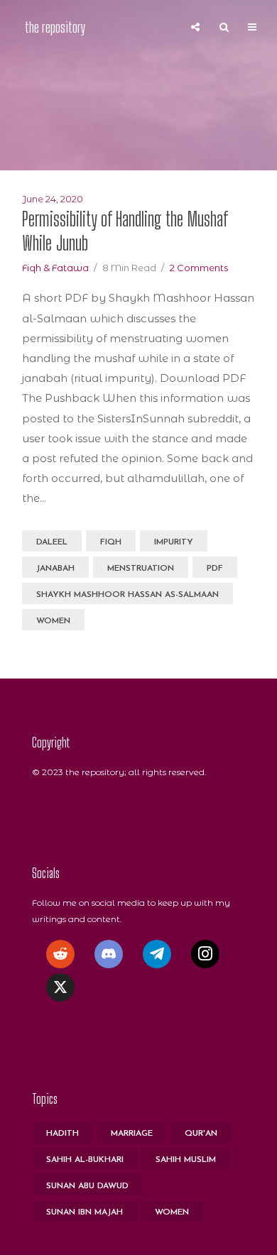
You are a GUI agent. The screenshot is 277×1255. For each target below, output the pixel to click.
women (53, 621)
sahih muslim (186, 1160)
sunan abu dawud (87, 1186)
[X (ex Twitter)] (60, 987)
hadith (62, 1133)
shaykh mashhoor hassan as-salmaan (127, 595)
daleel (51, 542)
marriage (132, 1133)
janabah (55, 568)
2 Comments (199, 267)
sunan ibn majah (84, 1212)
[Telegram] (157, 954)
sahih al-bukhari (85, 1160)
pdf (215, 568)
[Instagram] (205, 954)
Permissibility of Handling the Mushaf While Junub (124, 231)
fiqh (110, 542)
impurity (173, 542)
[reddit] (60, 954)
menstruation (140, 568)
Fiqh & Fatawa (55, 267)
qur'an (201, 1133)
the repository (55, 26)
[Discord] (108, 954)
